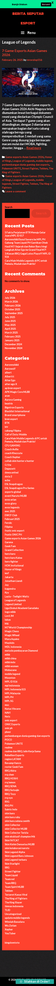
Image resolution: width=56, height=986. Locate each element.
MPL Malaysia (12, 693)
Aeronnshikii (12, 364)
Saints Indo (11, 809)
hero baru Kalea (13, 557)
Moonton (10, 677)
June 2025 (10, 320)
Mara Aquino (12, 639)
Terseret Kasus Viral (16, 894)
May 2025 (10, 324)
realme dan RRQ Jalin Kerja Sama (23, 751)
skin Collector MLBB (16, 828)
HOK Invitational (14, 565)
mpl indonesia (12, 685)
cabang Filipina (13, 430)
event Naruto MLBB (16, 495)
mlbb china (10, 658)
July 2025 (10, 317)
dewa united (11, 472)
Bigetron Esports (14, 407)
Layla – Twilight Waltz (17, 596)
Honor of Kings (13, 569)
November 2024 (13, 348)
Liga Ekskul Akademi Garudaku (22, 608)
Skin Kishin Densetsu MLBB (20, 844)
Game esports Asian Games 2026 (24, 156)
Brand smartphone (15, 415)
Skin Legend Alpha (15, 852)
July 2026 (10, 297)
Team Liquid (11, 875)
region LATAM (13, 759)
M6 (6, 623)
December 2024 (13, 344)
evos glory (11, 503)
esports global (13, 491)
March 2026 (11, 301)
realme (8, 747)
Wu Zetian (10, 925)
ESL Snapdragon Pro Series (19, 488)
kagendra (10, 588)
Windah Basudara (14, 921)
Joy (7, 584)
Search (8, 207)
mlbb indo (10, 662)
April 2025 (10, 328)
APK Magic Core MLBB (17, 391)
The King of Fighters (16, 898)
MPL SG (9, 700)
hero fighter (11, 561)
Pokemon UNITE (11, 168)
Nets (7, 716)
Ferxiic (8, 522)
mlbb (7, 654)
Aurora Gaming (13, 399)
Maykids (9, 642)
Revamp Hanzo (13, 762)
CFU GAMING (12, 445)
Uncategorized (13, 913)
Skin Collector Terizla (16, 832)
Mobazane (11, 669)
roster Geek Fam (14, 766)
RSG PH (9, 805)
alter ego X (11, 384)
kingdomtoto (12, 942)
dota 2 (8, 476)
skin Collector (12, 824)
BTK (7, 422)
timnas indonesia (14, 906)
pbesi (8, 731)
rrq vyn (9, 797)
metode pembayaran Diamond (21, 650)
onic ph (9, 728)
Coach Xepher (12, 457)
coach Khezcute (13, 453)
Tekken (43, 168)
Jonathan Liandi (13, 580)
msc (7, 704)
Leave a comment (15, 191)
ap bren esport (13, 388)
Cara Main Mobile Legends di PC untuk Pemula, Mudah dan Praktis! (26, 262)
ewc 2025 (10, 511)
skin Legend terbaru (16, 859)
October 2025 (12, 309)
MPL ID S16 (11, 681)
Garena (9, 542)
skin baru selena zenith (17, 820)
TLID (7, 910)
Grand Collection (14, 549)
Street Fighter (30, 168)
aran (7, 395)
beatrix (9, 403)
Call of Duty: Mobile (16, 434)
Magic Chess (12, 631)
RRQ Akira (10, 770)
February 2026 (13, 305)
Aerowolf (10, 368)
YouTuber (10, 933)
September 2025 (14, 313)
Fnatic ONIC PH (13, 534)
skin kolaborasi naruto (17, 848)
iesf (7, 573)
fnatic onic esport (14, 530)
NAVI (8, 712)
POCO (8, 739)
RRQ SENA (10, 786)
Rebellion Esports (14, 755)
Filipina (9, 526)
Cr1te (8, 464)
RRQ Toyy (10, 793)
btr (6, 426)
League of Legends (24, 160)
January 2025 (12, 340)
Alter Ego (10, 380)
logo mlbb (10, 611)
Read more (33, 148)
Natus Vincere (13, 708)
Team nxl (10, 879)
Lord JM (9, 615)
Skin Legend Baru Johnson (19, 855)
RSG (7, 801)
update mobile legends (17, 917)
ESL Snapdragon (14, 484)
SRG (7, 867)
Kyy (7, 592)
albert (8, 372)
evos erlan (10, 499)
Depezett (10, 468)
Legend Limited (13, 604)
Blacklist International (17, 411)
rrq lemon (10, 782)
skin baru (10, 813)
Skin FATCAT (12, 840)
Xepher (9, 929)
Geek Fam (10, 546)
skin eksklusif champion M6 (20, 836)
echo (7, 480)
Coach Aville (11, 449)
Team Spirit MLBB (14, 886)
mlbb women (11, 666)
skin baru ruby (12, 817)
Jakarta (9, 577)
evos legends (12, 507)
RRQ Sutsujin (12, 790)
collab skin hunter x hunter (19, 460)
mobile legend (44, 160)
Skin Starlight (12, 863)
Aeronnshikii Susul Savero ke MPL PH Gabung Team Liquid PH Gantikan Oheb (26, 241)
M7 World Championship (18, 627)
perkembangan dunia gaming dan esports (25, 164)
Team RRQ (10, 883)
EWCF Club (11, 515)
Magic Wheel (12, 635)
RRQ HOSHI (11, 778)
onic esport (11, 720)
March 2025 (11, 332)
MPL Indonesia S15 (15, 689)
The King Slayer (13, 902)
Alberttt (9, 376)
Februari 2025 (12, 518)
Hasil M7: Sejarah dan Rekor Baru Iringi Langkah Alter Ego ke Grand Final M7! (26, 248)
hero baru (10, 553)
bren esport (11, 419)
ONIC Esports (12, 724)
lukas (8, 619)
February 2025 (13, 336)
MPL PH (9, 697)
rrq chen (9, 774)
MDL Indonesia (13, 646)
